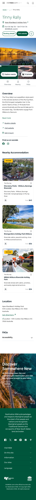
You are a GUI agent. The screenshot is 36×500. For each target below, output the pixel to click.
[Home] (12, 3)
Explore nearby (10, 74)
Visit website (22, 33)
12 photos (28, 74)
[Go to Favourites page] (33, 3)
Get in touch (9, 133)
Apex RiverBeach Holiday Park (16, 22)
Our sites (8, 462)
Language (8, 468)
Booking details (9, 33)
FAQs (28, 84)
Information (9, 458)
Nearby (18, 84)
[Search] (28, 3)
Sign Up (7, 384)
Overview (7, 84)
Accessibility (7, 337)
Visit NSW (8, 448)
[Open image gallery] (18, 51)
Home (5, 9)
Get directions (8, 315)
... (10, 9)
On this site (8, 453)
